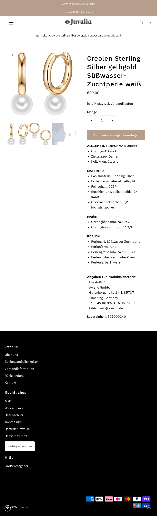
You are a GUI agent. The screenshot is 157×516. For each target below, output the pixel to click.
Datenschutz (14, 415)
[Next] (22, 55)
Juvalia (23, 507)
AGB (8, 401)
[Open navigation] (23, 23)
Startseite (41, 35)
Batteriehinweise (17, 429)
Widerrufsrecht (16, 408)
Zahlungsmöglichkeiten (22, 361)
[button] (7, 508)
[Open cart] (149, 23)
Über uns (11, 355)
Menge (92, 112)
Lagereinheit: (97, 316)
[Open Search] (141, 23)
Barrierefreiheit (16, 436)
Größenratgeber (16, 466)
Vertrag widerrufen (20, 446)
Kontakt (10, 382)
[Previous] (12, 55)
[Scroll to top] (149, 508)
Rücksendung (14, 376)
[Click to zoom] (68, 55)
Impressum (13, 422)
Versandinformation (19, 369)
